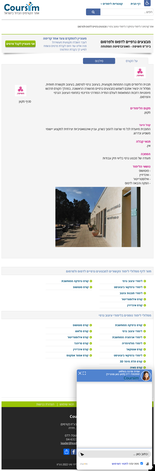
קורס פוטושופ (81, 287)
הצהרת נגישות (45, 404)
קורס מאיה (136, 367)
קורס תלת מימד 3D (131, 361)
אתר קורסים (147, 26)
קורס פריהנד (81, 343)
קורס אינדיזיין (135, 305)
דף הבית (135, 3)
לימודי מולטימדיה (132, 343)
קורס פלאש (81, 331)
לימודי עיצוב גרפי (117, 26)
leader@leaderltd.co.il (75, 443)
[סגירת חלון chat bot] (79, 373)
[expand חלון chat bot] (84, 373)
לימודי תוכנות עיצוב (131, 293)
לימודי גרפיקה (133, 26)
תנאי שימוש (67, 404)
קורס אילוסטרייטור (132, 299)
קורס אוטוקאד (134, 349)
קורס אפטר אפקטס (77, 355)
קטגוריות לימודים (113, 3)
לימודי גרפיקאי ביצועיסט (128, 287)
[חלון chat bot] (114, 419)
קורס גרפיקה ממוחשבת (75, 281)
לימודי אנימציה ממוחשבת (127, 337)
